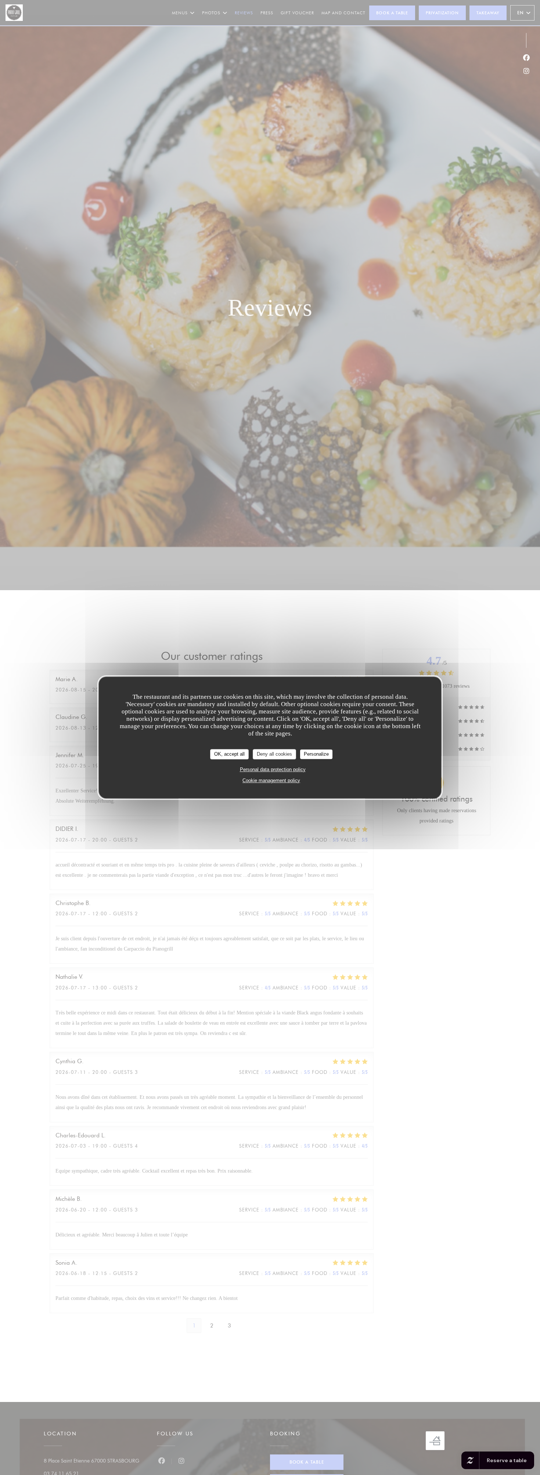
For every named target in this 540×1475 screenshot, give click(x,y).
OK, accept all (229, 754)
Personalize (316, 754)
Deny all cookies (274, 754)
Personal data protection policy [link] (273, 769)
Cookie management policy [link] (271, 780)
